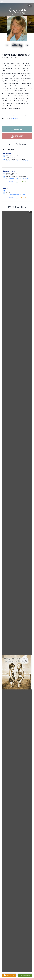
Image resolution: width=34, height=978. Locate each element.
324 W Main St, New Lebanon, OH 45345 (17, 161)
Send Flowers (24, 197)
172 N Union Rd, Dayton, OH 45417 (15, 194)
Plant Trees (24, 164)
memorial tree (21, 116)
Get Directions (10, 164)
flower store (14, 118)
